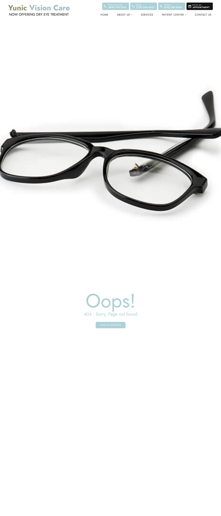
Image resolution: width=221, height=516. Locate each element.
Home (104, 15)
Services (147, 15)
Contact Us (203, 15)
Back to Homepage (110, 325)
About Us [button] (123, 15)
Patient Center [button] (173, 15)
